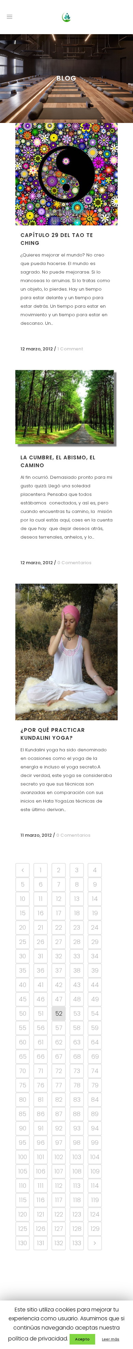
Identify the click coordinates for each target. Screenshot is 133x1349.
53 (76, 1013)
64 (95, 1042)
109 (95, 1171)
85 (22, 1114)
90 (22, 1128)
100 (22, 1157)
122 (58, 1214)
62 (58, 1042)
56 (41, 1028)
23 (76, 927)
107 (58, 1171)
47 (58, 999)
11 (41, 898)
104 (95, 1157)
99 (95, 1142)
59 (95, 1028)
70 (22, 1071)
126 (40, 1228)
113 (76, 1185)
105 (22, 1171)
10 (22, 898)
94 (95, 1128)
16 (41, 913)
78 (76, 1085)
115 (23, 1200)
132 (58, 1243)
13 (76, 898)
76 (40, 1085)
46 (40, 999)
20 (22, 927)
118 (77, 1200)
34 (95, 956)
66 (40, 1056)
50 (22, 1013)
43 (76, 985)
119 (95, 1200)
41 (41, 985)
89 (95, 1114)
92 (58, 1128)
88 (76, 1114)
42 (58, 985)
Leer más (110, 1339)
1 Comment (70, 349)
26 (40, 941)
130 (22, 1243)
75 (22, 1085)
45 (23, 999)
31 (40, 956)
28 (76, 941)
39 (95, 970)
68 (77, 1056)
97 (58, 1142)
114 (95, 1185)
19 (95, 913)
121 (40, 1214)
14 (95, 898)
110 (22, 1185)
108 (77, 1171)
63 (76, 1042)
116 (40, 1200)
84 (95, 1099)
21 (40, 927)
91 (41, 1128)
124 (95, 1214)
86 (41, 1114)
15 (23, 913)
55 (22, 1028)
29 (95, 941)
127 (58, 1228)
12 (58, 898)
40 (22, 985)
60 (22, 1042)
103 (76, 1157)
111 (41, 1185)
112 (58, 1185)
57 (58, 1028)
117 (58, 1200)
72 (58, 1071)
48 (77, 999)
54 (95, 1013)
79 (95, 1085)
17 (58, 913)
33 (76, 956)
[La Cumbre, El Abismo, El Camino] (66, 409)
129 (95, 1228)
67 (58, 1056)
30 (22, 956)
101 (40, 1157)
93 (76, 1128)
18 (77, 913)
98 (76, 1142)
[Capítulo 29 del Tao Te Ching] (66, 174)
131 (40, 1243)
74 (95, 1071)
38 (76, 970)
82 (58, 1099)
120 (22, 1214)
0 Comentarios (74, 562)
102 (58, 1157)
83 (76, 1099)
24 (95, 927)
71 (40, 1071)
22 (58, 927)
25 (22, 941)
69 (95, 1056)
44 (95, 985)
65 (23, 1056)
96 (41, 1142)
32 (58, 956)
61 (41, 1042)
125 (22, 1228)
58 (76, 1028)
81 (41, 1099)
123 (76, 1214)
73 (76, 1071)
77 (58, 1085)
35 (22, 970)
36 (40, 970)
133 (76, 1243)
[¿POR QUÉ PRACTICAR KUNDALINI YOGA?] (66, 652)
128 (77, 1228)
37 (58, 970)
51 (41, 1013)
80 (22, 1099)
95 (22, 1142)
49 (95, 999)
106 (40, 1171)
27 (58, 941)
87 (58, 1114)
